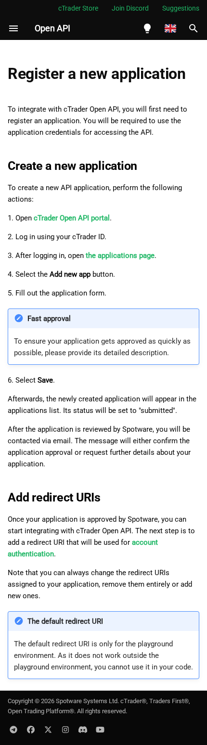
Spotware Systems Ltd (86, 701)
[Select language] (170, 28)
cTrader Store (78, 8)
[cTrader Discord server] (83, 729)
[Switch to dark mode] (147, 28)
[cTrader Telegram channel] (13, 729)
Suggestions (180, 8)
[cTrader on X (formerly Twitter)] (48, 729)
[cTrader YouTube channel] (100, 729)
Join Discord (130, 8)
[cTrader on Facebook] (31, 729)
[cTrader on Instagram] (65, 729)
